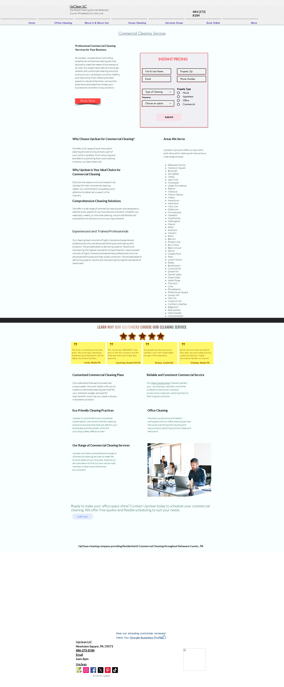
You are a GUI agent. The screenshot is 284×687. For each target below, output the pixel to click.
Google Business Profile (146, 638)
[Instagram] (86, 670)
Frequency (146, 97)
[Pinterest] (108, 670)
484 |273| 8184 (199, 13)
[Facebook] (93, 670)
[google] (79, 670)
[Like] (164, 637)
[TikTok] (115, 670)
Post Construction (161, 382)
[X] (100, 670)
